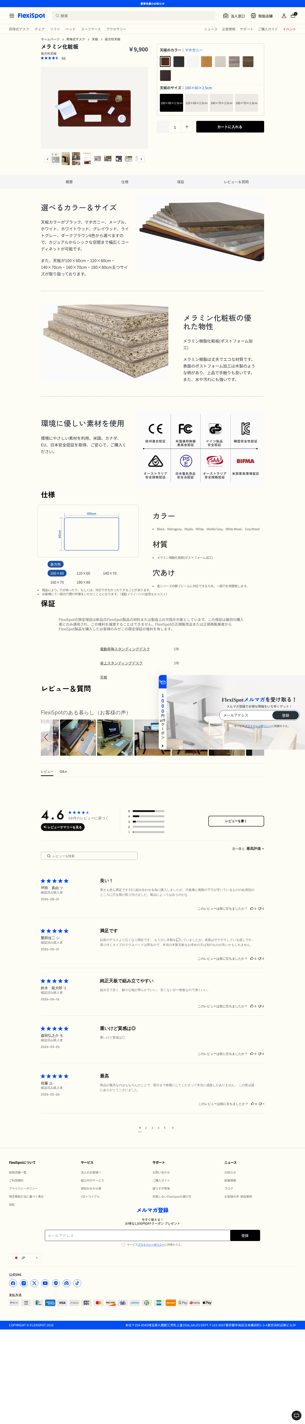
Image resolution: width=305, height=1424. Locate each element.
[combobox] (239, 848)
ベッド (70, 29)
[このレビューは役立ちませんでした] (259, 908)
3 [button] (152, 1128)
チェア (40, 29)
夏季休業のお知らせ (152, 3)
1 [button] (140, 1128)
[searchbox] (94, 856)
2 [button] (146, 1128)
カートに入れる (229, 126)
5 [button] (165, 1128)
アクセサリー (117, 29)
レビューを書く (236, 821)
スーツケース (91, 29)
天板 (95, 39)
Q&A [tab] (63, 772)
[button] (47, 737)
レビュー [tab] (47, 772)
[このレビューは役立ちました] (251, 908)
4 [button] (158, 1128)
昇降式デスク (19, 29)
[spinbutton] (175, 127)
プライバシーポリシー (151, 1244)
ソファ (55, 29)
